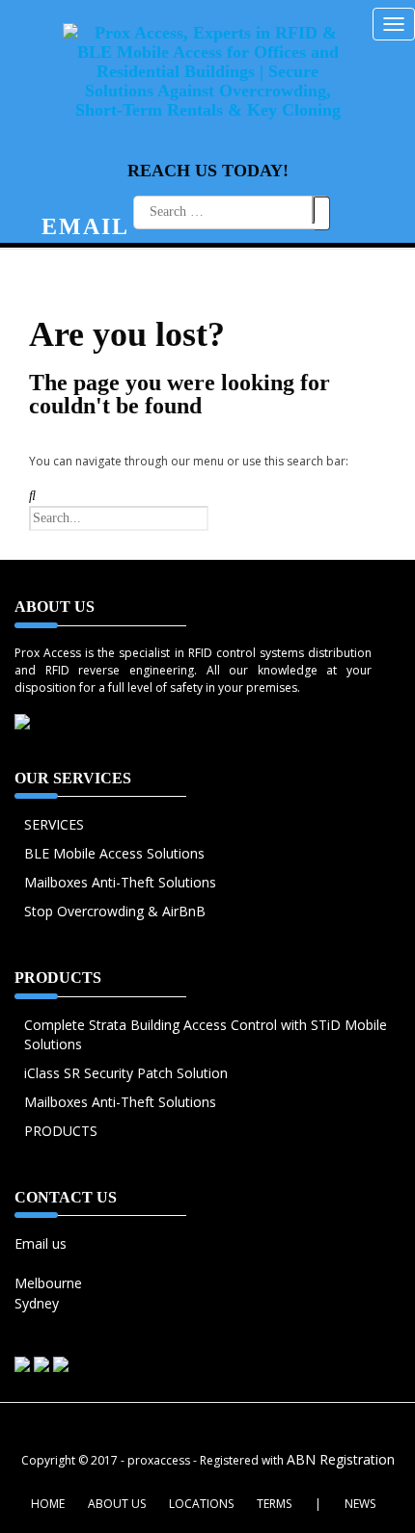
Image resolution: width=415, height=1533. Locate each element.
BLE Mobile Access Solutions (114, 853)
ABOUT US (117, 1503)
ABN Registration (341, 1459)
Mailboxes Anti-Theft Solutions (120, 882)
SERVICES (54, 824)
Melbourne (48, 1283)
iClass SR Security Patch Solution (126, 1073)
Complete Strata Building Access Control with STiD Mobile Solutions (205, 1034)
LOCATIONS (201, 1503)
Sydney (36, 1303)
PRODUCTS (60, 1131)
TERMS (274, 1503)
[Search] (319, 210)
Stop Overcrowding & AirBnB (115, 911)
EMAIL (85, 226)
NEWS (360, 1503)
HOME (48, 1503)
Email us (40, 1243)
